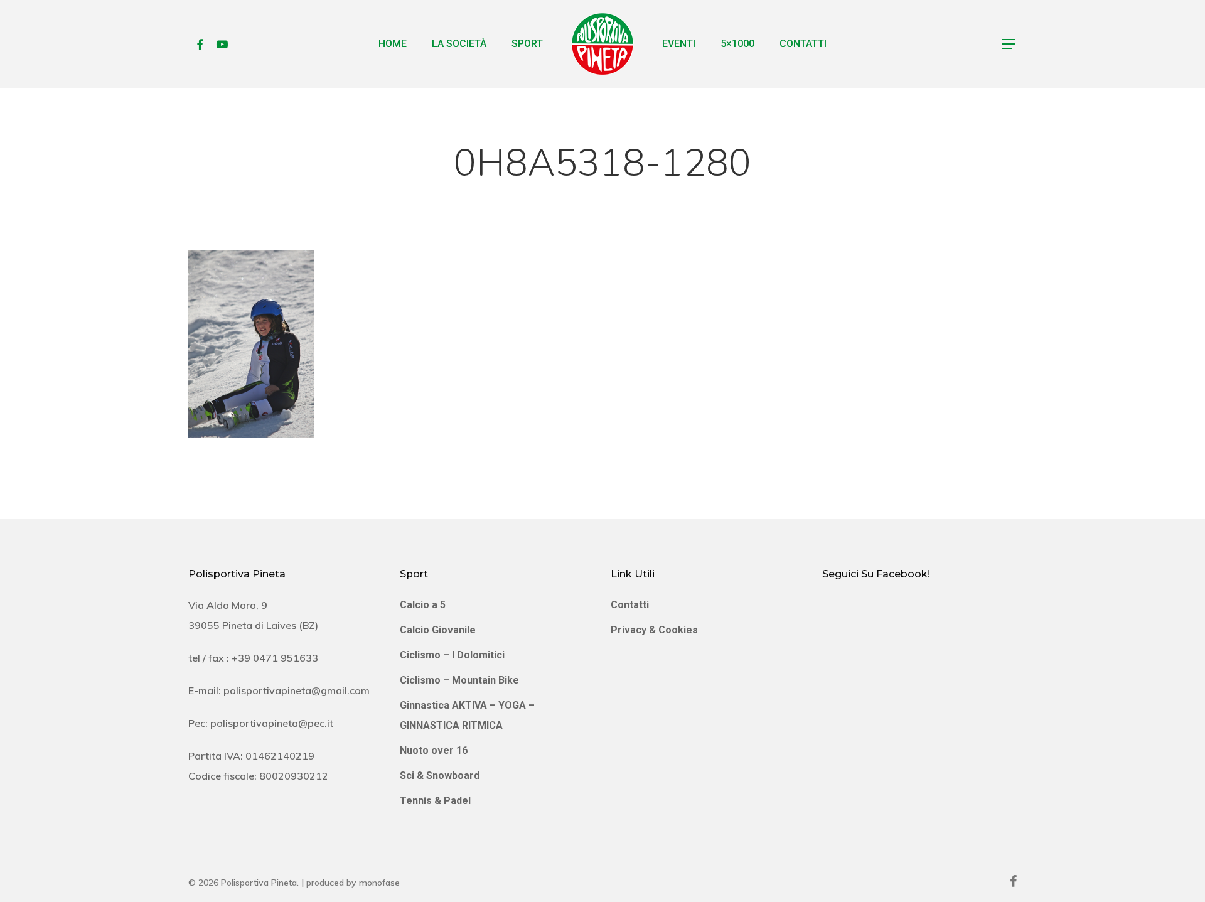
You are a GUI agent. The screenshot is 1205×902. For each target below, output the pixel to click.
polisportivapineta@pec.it (271, 723)
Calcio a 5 (423, 605)
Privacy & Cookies (654, 630)
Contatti (630, 605)
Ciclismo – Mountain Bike (459, 680)
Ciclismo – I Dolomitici (452, 655)
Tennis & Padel (435, 801)
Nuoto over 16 (434, 750)
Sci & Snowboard (439, 775)
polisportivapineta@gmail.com (296, 690)
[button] (1009, 44)
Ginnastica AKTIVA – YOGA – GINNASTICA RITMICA (467, 715)
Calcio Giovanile (438, 630)
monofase (379, 882)
